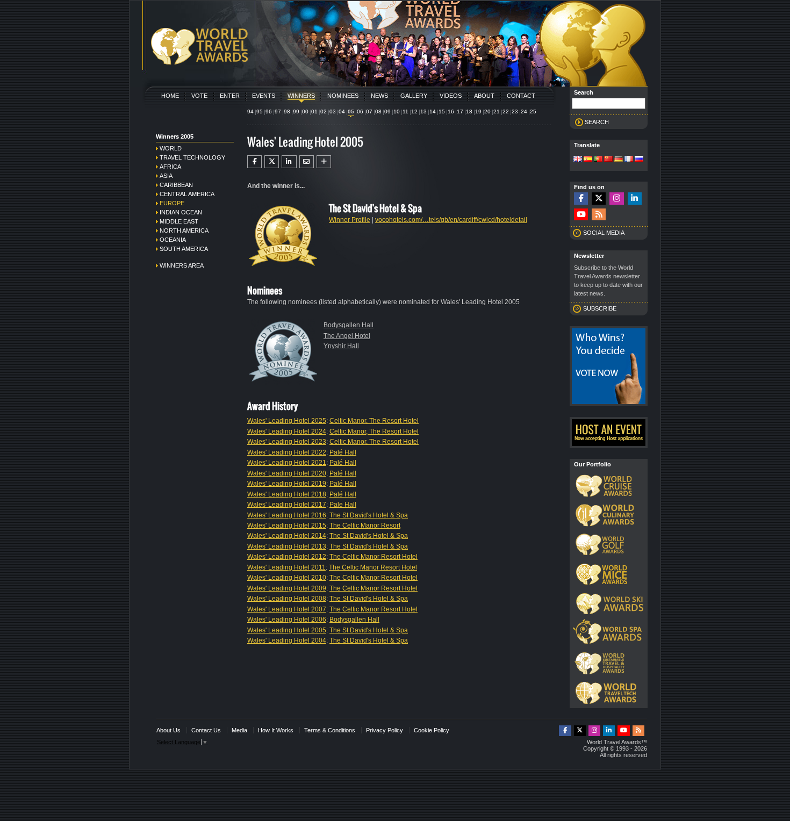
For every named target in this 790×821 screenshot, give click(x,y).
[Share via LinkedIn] (289, 162)
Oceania (173, 239)
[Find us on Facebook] (581, 198)
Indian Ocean (181, 212)
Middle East (179, 221)
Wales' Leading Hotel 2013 (286, 546)
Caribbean (176, 185)
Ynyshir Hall (341, 346)
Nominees (342, 95)
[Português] (598, 159)
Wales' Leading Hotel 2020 (286, 473)
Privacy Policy (384, 730)
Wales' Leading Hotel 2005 (286, 630)
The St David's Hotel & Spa (368, 515)
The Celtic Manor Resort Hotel (373, 556)
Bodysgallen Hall (349, 325)
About (484, 95)
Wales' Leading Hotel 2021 (286, 462)
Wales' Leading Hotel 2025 (286, 420)
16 (451, 111)
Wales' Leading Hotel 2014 (286, 535)
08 (378, 111)
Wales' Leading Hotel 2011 (286, 567)
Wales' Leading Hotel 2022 (286, 452)
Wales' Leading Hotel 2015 (286, 525)
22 (505, 111)
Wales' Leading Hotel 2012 (286, 556)
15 (442, 111)
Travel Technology (192, 157)
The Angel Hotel (347, 336)
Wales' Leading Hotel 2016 (286, 515)
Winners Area (182, 265)
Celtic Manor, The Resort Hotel (374, 420)
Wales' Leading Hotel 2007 (286, 609)
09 (387, 111)
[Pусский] (639, 159)
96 (268, 111)
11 (405, 111)
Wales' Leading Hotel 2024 (286, 431)
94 (250, 111)
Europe (172, 203)
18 (469, 111)
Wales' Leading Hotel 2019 (286, 483)
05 (351, 111)
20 (487, 111)
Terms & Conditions (329, 730)
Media (239, 730)
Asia (166, 175)
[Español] (588, 159)
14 (432, 111)
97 (278, 111)
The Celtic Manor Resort (364, 525)
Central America (187, 194)
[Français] (628, 159)
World (171, 148)
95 (259, 111)
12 (414, 111)
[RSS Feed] (599, 214)
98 (287, 111)
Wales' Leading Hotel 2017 (286, 504)
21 (496, 111)
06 (360, 111)
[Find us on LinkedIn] (635, 198)
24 (524, 111)
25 (533, 111)
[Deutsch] (618, 159)
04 (342, 111)
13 (423, 111)
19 (478, 111)
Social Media (603, 232)
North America (184, 230)
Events (263, 95)
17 (460, 111)
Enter (230, 95)
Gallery (413, 95)
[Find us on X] (599, 198)
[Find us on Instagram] (616, 198)
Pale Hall (342, 504)
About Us (168, 730)
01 (314, 111)
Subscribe (599, 308)
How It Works (275, 730)
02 (323, 111)
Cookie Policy (431, 730)
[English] (577, 159)
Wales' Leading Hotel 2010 (286, 577)
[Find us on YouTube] (581, 214)
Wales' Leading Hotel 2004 (286, 640)
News (379, 95)
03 (332, 111)
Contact (521, 95)
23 (515, 111)
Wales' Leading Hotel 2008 (286, 598)
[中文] (608, 159)
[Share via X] (271, 162)
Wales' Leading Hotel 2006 (286, 619)
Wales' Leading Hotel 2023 (286, 441)
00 (305, 111)
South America (184, 249)
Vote (199, 95)
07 (369, 111)
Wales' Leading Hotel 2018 (286, 494)
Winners (301, 95)
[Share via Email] (306, 162)
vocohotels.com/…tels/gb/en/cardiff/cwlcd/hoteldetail (451, 220)
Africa (170, 166)
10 (396, 111)
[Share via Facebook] (254, 162)
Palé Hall (342, 452)
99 (296, 111)
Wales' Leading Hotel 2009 (286, 588)
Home (170, 95)
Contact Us (206, 730)
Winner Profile (349, 220)
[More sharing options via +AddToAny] (324, 162)
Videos (451, 95)
